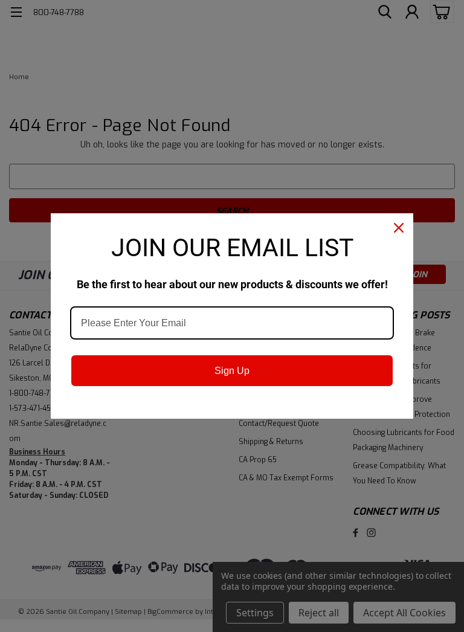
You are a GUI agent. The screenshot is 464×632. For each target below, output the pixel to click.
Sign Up (232, 371)
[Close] (398, 227)
